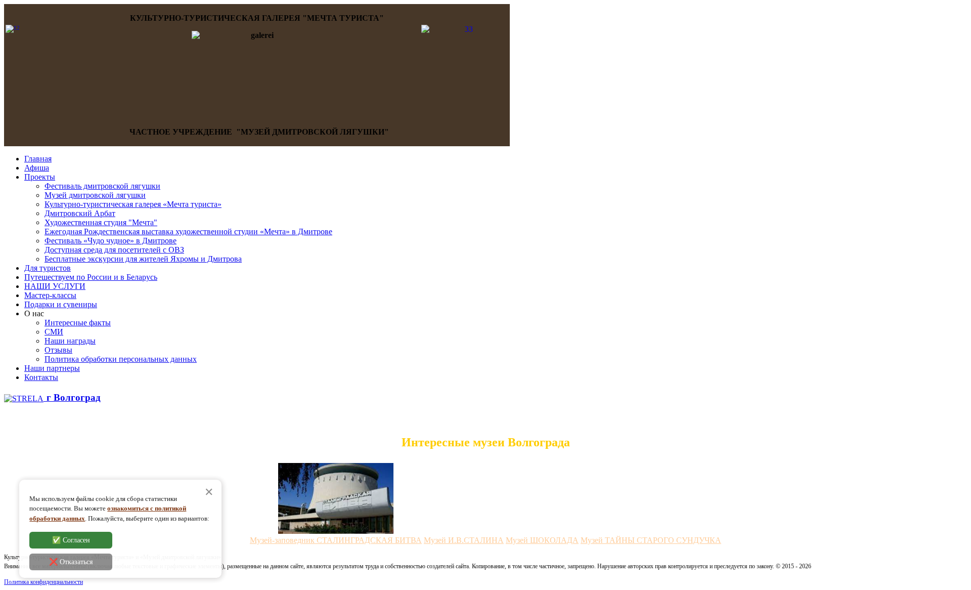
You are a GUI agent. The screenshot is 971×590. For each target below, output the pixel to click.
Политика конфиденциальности (43, 581)
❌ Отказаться (71, 562)
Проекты (39, 177)
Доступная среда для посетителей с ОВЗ (114, 249)
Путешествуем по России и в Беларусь (90, 277)
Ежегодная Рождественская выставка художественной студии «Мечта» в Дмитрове (188, 231)
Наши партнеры (52, 368)
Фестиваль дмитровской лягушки (102, 186)
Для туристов (47, 268)
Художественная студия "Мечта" (101, 222)
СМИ (54, 331)
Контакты (41, 377)
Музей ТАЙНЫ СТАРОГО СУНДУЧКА (651, 540)
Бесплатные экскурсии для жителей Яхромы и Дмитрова (143, 259)
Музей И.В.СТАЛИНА (464, 540)
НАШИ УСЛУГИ (54, 286)
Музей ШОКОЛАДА (542, 540)
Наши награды (70, 340)
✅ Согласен (71, 540)
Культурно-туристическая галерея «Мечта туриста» (133, 204)
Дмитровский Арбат (80, 213)
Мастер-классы (50, 295)
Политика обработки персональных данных (121, 359)
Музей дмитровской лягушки (95, 195)
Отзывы (58, 350)
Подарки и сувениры (60, 304)
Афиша (36, 167)
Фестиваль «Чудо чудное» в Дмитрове (110, 240)
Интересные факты (78, 322)
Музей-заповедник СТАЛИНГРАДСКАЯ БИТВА (336, 540)
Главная (38, 158)
